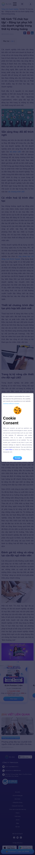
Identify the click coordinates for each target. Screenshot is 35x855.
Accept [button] (17, 458)
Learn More (9, 449)
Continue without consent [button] (11, 403)
